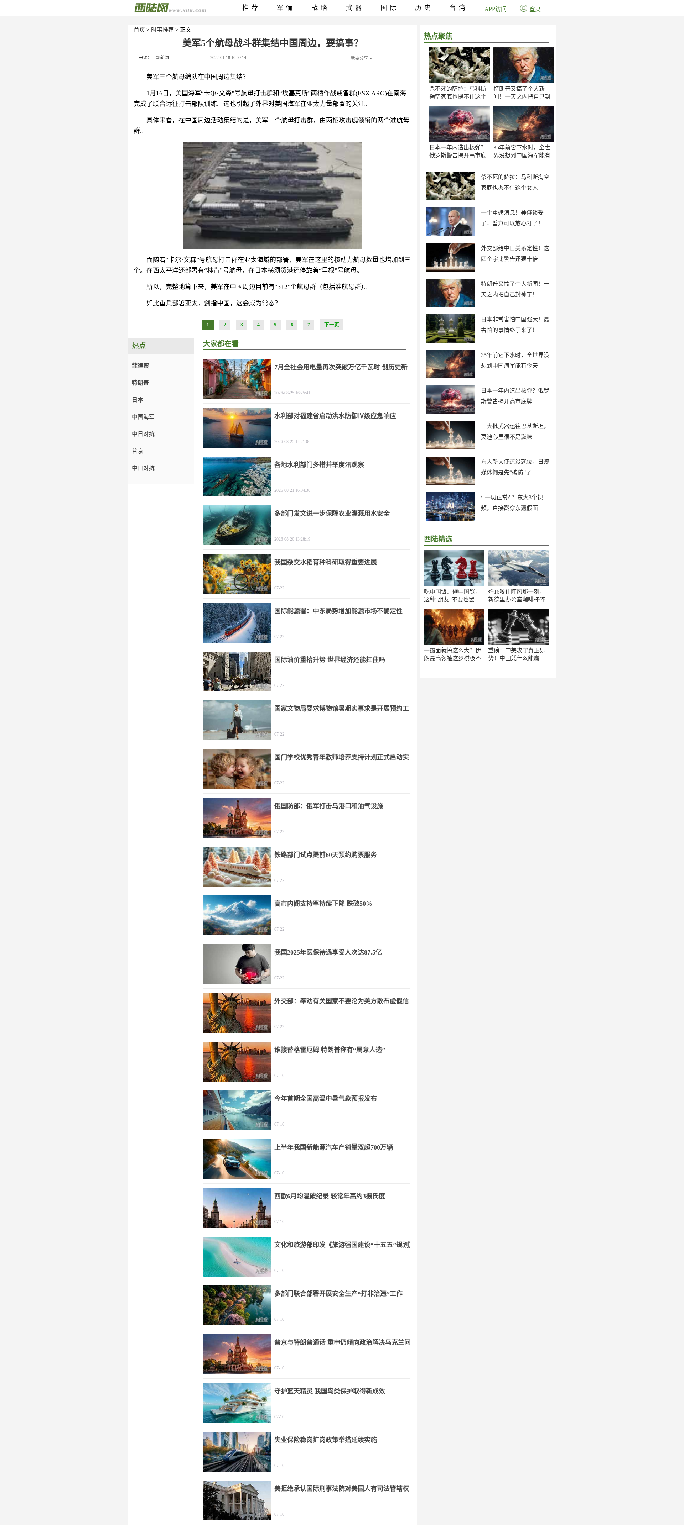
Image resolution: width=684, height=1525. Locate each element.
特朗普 (140, 383)
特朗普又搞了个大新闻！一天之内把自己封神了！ (521, 96)
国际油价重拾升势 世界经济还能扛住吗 (329, 659)
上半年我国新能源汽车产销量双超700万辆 (333, 1147)
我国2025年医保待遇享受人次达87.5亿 (328, 952)
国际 (389, 7)
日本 (137, 400)
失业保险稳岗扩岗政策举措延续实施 (325, 1440)
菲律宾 (140, 366)
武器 (355, 7)
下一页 (331, 324)
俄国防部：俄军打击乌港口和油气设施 (328, 806)
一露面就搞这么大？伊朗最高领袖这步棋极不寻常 (452, 658)
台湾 (459, 7)
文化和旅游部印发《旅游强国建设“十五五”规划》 (344, 1244)
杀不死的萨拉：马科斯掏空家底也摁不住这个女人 (457, 96)
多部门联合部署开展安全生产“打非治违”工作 (338, 1293)
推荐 (251, 7)
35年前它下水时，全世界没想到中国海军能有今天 (521, 155)
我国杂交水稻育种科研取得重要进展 (325, 562)
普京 (137, 451)
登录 (535, 9)
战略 (320, 7)
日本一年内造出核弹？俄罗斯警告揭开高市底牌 (457, 155)
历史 (424, 7)
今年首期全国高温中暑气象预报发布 (325, 1098)
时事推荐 (162, 30)
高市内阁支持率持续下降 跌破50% (323, 903)
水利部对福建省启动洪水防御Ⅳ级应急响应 (335, 416)
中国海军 (143, 417)
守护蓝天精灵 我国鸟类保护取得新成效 (329, 1391)
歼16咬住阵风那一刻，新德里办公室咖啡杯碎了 (516, 599)
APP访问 (495, 9)
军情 (286, 7)
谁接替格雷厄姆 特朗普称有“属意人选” (329, 1049)
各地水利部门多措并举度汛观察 (319, 464)
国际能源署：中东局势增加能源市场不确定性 (338, 611)
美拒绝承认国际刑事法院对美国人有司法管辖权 (341, 1488)
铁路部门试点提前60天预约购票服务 (325, 854)
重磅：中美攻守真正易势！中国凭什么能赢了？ (516, 658)
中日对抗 (143, 434)
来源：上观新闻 (154, 57)
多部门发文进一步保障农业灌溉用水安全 (332, 513)
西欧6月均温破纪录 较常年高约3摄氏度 (329, 1196)
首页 (139, 30)
